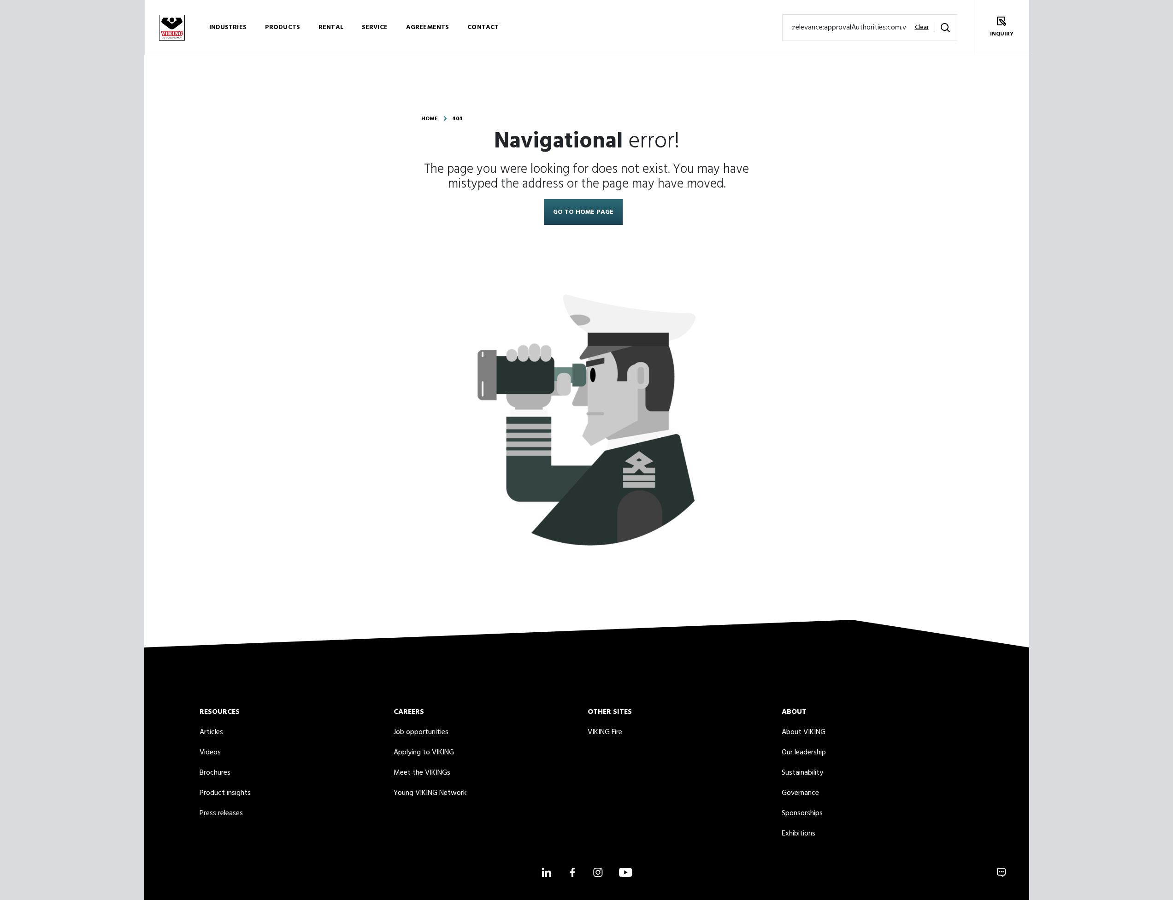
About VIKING (803, 732)
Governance (800, 793)
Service (375, 27)
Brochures (215, 773)
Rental (330, 27)
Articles (211, 732)
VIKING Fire (605, 732)
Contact (483, 27)
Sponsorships (802, 813)
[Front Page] (172, 27)
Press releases (221, 813)
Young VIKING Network (430, 793)
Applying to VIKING (424, 753)
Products (282, 27)
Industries (228, 27)
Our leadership (804, 753)
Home (429, 119)
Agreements (427, 27)
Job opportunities (421, 732)
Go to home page (583, 212)
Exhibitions (798, 834)
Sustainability (802, 773)
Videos (210, 753)
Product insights (225, 793)
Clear (922, 27)
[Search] (945, 27)
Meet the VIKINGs (422, 773)
